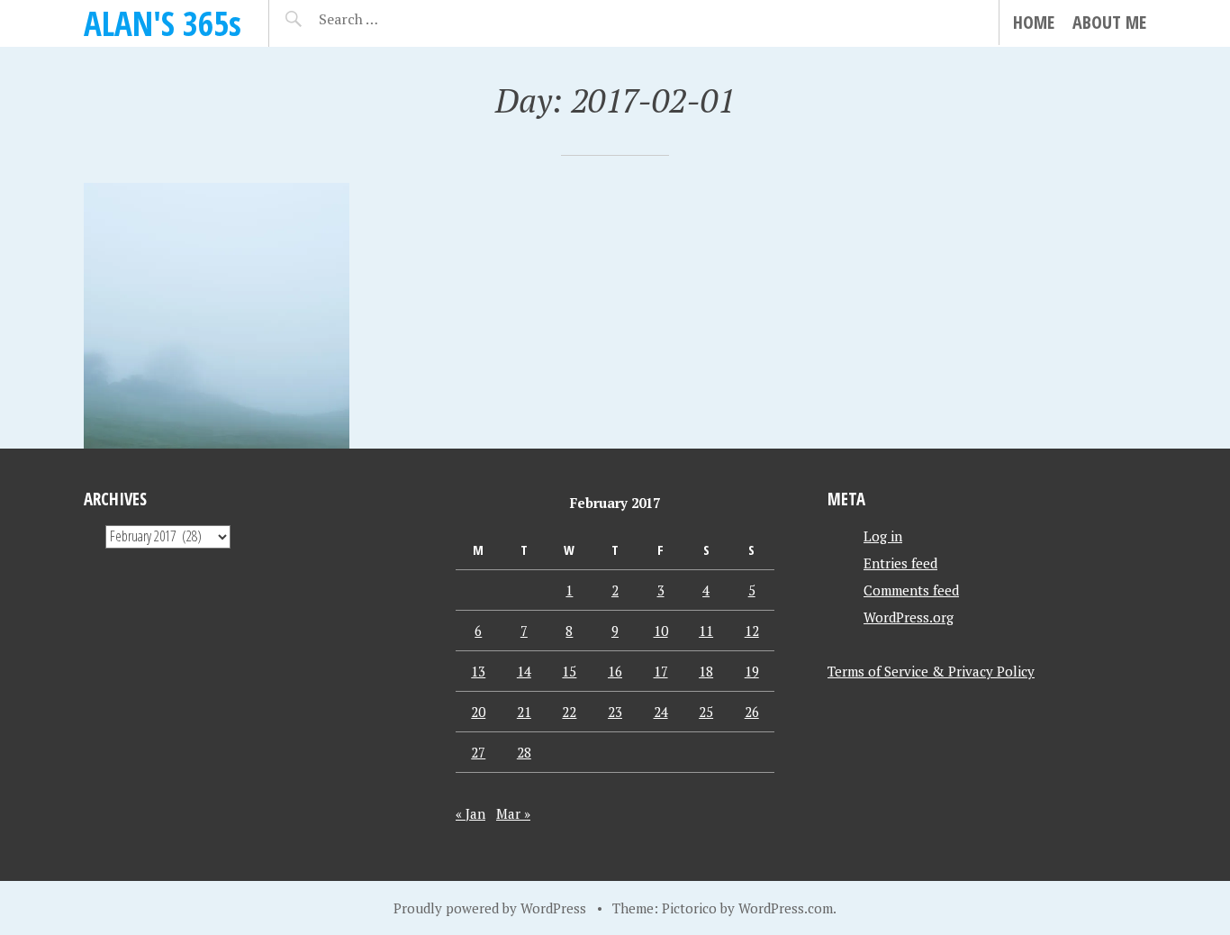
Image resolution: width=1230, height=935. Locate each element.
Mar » (513, 813)
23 (615, 712)
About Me (1109, 22)
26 (752, 712)
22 (569, 712)
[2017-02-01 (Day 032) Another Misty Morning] (216, 316)
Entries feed (900, 563)
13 (478, 671)
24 (661, 712)
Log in (883, 536)
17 (661, 671)
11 (706, 631)
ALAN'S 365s (162, 23)
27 (478, 752)
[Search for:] (393, 19)
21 (524, 712)
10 (661, 631)
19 (752, 671)
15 (569, 671)
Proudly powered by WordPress (489, 908)
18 (706, 671)
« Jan (470, 813)
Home (1033, 22)
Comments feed (911, 590)
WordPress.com (785, 908)
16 (615, 671)
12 (752, 631)
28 (524, 752)
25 (706, 712)
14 (524, 671)
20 (478, 712)
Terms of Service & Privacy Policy (931, 671)
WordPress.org (909, 617)
